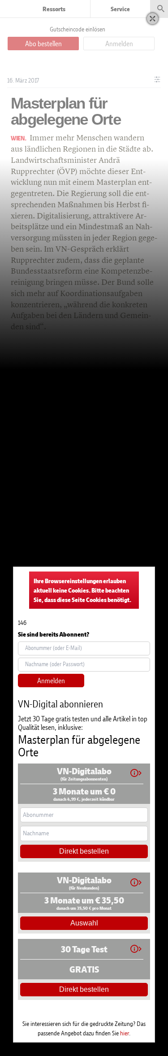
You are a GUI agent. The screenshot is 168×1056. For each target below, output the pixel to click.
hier (124, 1033)
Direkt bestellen (84, 851)
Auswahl (84, 923)
